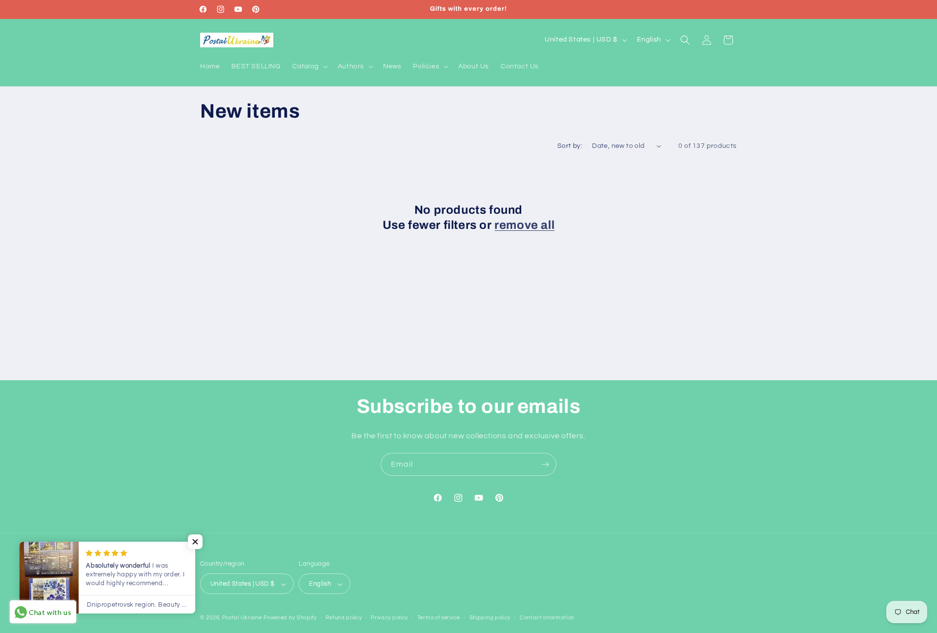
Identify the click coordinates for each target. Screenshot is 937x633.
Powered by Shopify (290, 618)
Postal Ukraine (242, 618)
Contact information (547, 617)
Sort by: (569, 146)
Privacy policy (389, 617)
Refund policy (344, 617)
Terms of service (438, 617)
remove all (524, 225)
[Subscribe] (545, 464)
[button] (309, 66)
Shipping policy (490, 617)
